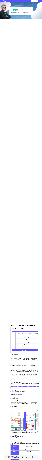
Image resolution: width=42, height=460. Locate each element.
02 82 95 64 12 (25, 350)
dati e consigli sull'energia (29, 402)
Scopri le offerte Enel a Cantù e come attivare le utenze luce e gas (6, 328)
